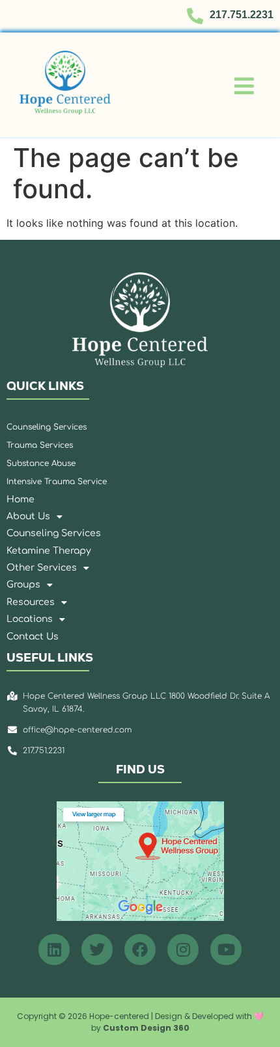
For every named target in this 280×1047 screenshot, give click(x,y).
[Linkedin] (54, 949)
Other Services (42, 568)
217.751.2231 (241, 14)
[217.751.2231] (195, 16)
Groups (23, 584)
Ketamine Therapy (49, 551)
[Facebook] (140, 949)
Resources (31, 602)
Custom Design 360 (146, 1027)
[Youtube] (226, 949)
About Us (28, 516)
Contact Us (33, 636)
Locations (30, 619)
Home (21, 499)
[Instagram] (183, 949)
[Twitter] (97, 949)
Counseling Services (54, 533)
